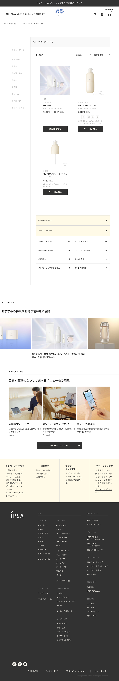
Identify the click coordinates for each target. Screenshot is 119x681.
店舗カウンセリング (95, 562)
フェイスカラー (62, 555)
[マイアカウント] (102, 14)
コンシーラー (61, 537)
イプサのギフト (63, 636)
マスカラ (59, 571)
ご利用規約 (33, 671)
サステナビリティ (94, 524)
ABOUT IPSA (92, 520)
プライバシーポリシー (76, 671)
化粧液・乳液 (43, 533)
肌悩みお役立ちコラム (95, 550)
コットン (60, 593)
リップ (58, 575)
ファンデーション (63, 533)
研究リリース (92, 616)
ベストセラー (62, 623)
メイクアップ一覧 (63, 581)
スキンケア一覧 (44, 559)
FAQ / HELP (109, 9)
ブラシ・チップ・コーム (66, 601)
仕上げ (59, 545)
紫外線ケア (42, 549)
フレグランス (43, 593)
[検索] (94, 14)
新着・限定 (61, 628)
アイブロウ (60, 559)
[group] (59, 338)
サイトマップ (100, 671)
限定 (45, 99)
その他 (59, 605)
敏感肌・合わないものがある (53, 108)
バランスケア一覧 (45, 599)
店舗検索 (90, 587)
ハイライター (61, 541)
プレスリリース (93, 611)
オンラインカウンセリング (97, 566)
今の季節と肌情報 (64, 640)
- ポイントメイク (63, 551)
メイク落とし (43, 525)
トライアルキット (63, 632)
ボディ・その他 (44, 553)
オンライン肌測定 (94, 570)
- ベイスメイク (62, 525)
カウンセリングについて (59, 446)
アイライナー (61, 563)
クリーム (41, 545)
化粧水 (40, 537)
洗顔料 (40, 529)
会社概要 (90, 603)
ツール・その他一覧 (64, 611)
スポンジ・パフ (63, 597)
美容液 (40, 541)
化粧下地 (59, 529)
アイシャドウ (61, 567)
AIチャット (91, 574)
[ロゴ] (59, 12)
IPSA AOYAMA (93, 591)
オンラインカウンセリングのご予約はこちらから (59, 3)
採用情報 (90, 607)
